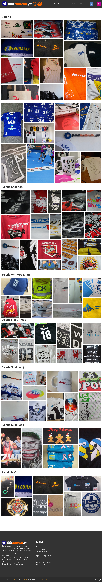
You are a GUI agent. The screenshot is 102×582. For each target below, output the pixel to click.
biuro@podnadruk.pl (43, 547)
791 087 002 (43, 549)
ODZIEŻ (74, 4)
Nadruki (56, 4)
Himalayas (24, 579)
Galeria (65, 4)
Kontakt (83, 4)
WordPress (44, 579)
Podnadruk (14, 579)
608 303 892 (43, 551)
